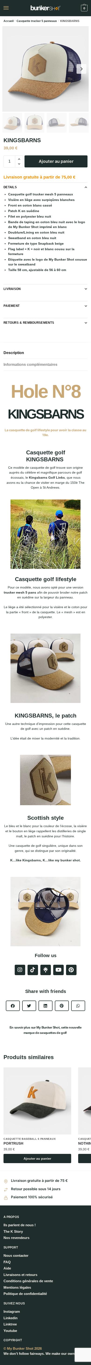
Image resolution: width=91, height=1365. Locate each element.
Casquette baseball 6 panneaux (30, 1138)
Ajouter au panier (56, 161)
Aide (7, 1268)
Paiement (12, 306)
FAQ (7, 1262)
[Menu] (11, 8)
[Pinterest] (71, 970)
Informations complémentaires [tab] (30, 365)
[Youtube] (58, 970)
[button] (13, 1006)
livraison (12, 289)
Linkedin (11, 1318)
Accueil (9, 21)
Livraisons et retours (20, 1275)
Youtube (10, 1331)
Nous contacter (16, 1255)
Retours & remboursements (29, 322)
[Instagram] (20, 970)
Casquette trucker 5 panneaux (37, 21)
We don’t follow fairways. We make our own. (40, 1354)
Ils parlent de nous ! (20, 1225)
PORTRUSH (13, 1143)
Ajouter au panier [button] (37, 1158)
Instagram (12, 1311)
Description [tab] (14, 353)
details (10, 187)
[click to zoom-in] (45, 69)
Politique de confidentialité (25, 1294)
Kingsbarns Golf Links (47, 477)
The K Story (13, 1231)
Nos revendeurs (16, 1238)
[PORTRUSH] (37, 1100)
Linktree (10, 1324)
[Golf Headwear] (45, 970)
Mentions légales (17, 1287)
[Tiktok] (33, 970)
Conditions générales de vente (28, 1281)
